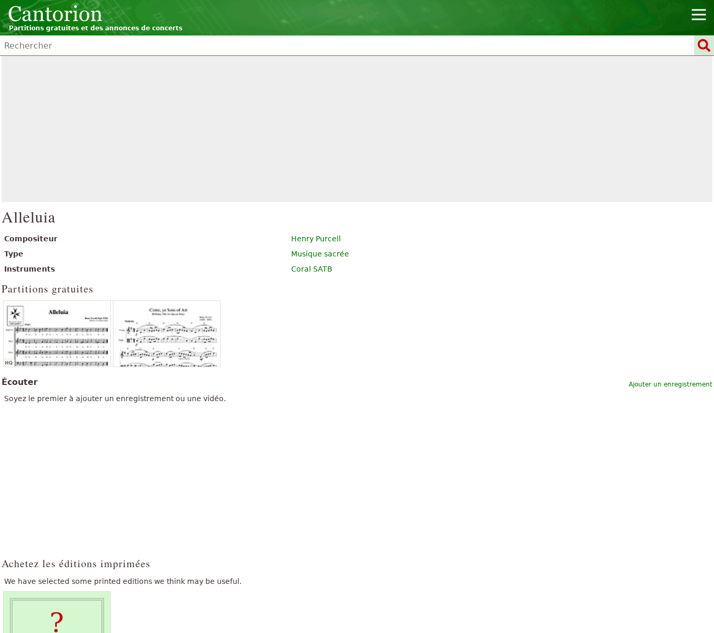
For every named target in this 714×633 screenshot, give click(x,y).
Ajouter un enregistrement (670, 384)
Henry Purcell (316, 239)
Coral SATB (311, 269)
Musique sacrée (320, 254)
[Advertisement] (357, 129)
